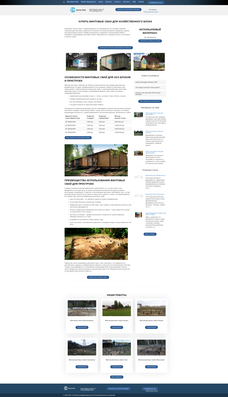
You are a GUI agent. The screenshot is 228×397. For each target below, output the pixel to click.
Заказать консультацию (119, 388)
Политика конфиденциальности (83, 395)
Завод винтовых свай (151, 12)
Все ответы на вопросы (150, 101)
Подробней (81, 327)
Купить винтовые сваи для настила (154, 131)
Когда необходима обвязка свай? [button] (146, 82)
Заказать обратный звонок (128, 9)
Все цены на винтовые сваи (78, 137)
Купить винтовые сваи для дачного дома (154, 152)
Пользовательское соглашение (105, 395)
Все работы (116, 377)
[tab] (150, 82)
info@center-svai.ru (152, 391)
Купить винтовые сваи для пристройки (154, 113)
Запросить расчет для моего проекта (115, 47)
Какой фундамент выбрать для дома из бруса (156, 213)
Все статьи (150, 234)
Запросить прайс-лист (98, 277)
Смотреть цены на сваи (150, 41)
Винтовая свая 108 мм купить (155, 175)
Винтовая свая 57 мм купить (155, 194)
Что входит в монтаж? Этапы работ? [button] (147, 87)
